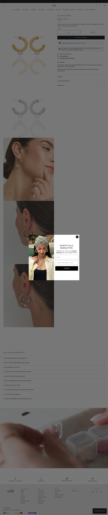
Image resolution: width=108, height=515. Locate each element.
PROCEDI (67, 268)
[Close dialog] (77, 237)
